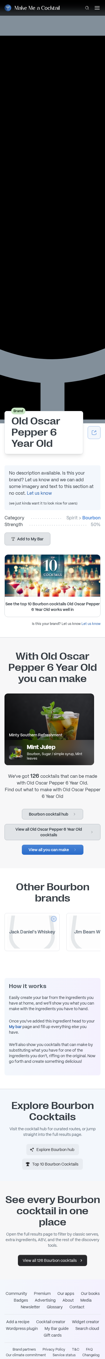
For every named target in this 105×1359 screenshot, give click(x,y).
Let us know (39, 493)
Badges (21, 1300)
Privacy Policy (54, 1349)
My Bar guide (57, 1328)
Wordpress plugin (22, 1328)
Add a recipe (17, 1321)
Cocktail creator (50, 1321)
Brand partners (24, 1349)
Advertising (45, 1300)
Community (16, 1293)
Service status (64, 1355)
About (68, 1300)
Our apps (65, 1293)
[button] (27, 539)
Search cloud (87, 1328)
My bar (15, 1026)
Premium (42, 1293)
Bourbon (91, 518)
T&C (75, 1349)
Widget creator (85, 1321)
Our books (90, 1293)
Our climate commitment (26, 1355)
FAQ (89, 1349)
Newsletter (30, 1306)
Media (86, 1300)
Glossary (55, 1306)
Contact (76, 1306)
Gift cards (53, 1335)
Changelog (90, 1355)
